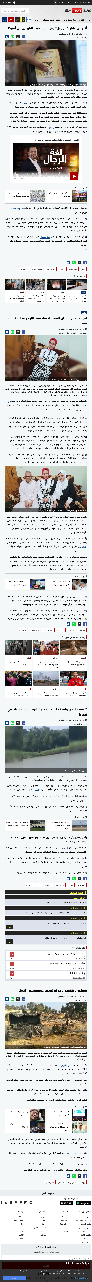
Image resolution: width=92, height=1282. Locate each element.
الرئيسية (88, 19)
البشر (21, 873)
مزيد (36, 19)
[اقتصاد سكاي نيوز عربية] (28, 19)
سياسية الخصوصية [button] (81, 1277)
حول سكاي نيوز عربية (83, 1220)
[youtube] (16, 1202)
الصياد (36, 789)
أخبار (82, 19)
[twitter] (11, 1202)
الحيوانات (64, 848)
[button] (11, 19)
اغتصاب (54, 1170)
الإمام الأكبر (82, 546)
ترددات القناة (64, 1223)
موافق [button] (14, 1277)
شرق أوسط (72, 19)
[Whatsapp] (12, 36)
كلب (47, 796)
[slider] (41, 177)
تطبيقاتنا (65, 1216)
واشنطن (16, 208)
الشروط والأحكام (85, 1227)
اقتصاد (43, 1231)
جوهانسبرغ (66, 1073)
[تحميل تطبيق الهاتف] (75, 1203)
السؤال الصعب (18, 1220)
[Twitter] (18, 36)
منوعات (81, 276)
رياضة (58, 19)
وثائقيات (21, 1238)
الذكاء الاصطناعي (48, 19)
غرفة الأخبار (20, 1216)
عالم (65, 19)
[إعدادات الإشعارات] (23, 19)
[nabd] (30, 1202)
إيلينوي (25, 102)
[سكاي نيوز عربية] (78, 10)
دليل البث (65, 1231)
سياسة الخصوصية (84, 1231)
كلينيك (21, 1234)
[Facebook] (23, 36)
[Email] (7, 36)
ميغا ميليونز (45, 236)
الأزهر (66, 557)
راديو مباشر (64, 1220)
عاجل (18, 19)
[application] (41, 178)
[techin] (46, 254)
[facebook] (1, 1202)
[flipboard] (25, 1202)
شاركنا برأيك (86, 1242)
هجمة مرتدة (19, 1227)
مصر (73, 422)
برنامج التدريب (86, 1223)
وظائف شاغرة (86, 1234)
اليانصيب (51, 127)
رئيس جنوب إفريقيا (74, 1153)
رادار (22, 1223)
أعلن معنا (87, 1238)
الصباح (21, 1231)
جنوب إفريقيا (65, 1065)
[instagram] (6, 1202)
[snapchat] (21, 1202)
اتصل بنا (88, 1216)
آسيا (67, 862)
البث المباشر (64, 1227)
